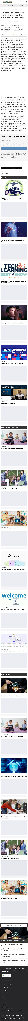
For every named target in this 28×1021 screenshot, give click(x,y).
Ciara (18, 56)
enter (18, 61)
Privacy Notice (19, 153)
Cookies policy (5, 990)
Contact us (4, 1005)
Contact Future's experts (7, 984)
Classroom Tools (16, 9)
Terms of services (17, 152)
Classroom (9, 9)
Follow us (16, 34)
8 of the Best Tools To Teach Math (12, 944)
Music (8, 168)
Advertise (4, 999)
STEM (3, 168)
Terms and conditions (7, 981)
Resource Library (11, 5)
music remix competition (9, 42)
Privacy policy (5, 987)
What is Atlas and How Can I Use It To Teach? (14, 961)
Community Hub (23, 5)
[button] (2, 2)
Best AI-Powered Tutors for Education (14, 940)
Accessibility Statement (7, 1007)
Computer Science (16, 168)
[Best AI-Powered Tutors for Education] (14, 935)
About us (4, 1002)
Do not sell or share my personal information (12, 1010)
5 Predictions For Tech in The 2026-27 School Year (14, 955)
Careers (3, 996)
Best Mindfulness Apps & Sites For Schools (13, 949)
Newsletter (24, 34)
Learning (3, 9)
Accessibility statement (7, 993)
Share (5, 34)
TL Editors (5, 20)
